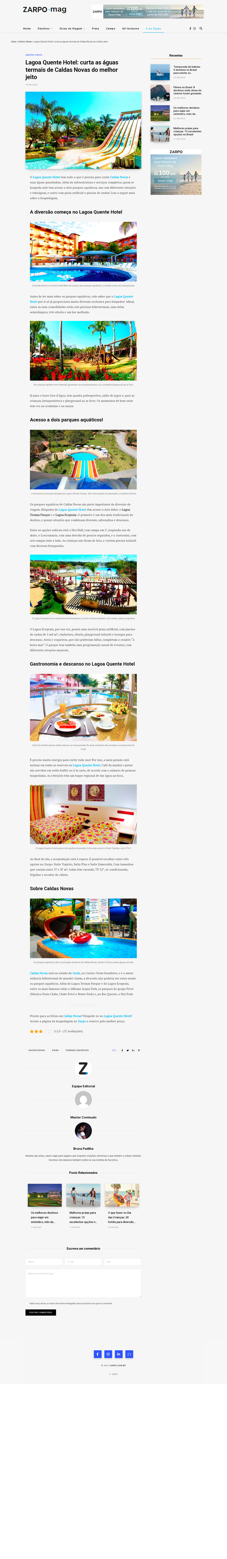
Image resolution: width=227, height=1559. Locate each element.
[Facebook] (98, 1354)
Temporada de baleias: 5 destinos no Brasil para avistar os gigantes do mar (187, 69)
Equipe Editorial (83, 1086)
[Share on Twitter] (14, 186)
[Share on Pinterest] (138, 1050)
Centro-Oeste (25, 41)
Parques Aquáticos (77, 1050)
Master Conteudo (83, 1117)
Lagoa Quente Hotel (46, 177)
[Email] (14, 203)
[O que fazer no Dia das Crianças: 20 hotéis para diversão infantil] (122, 1195)
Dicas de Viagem (71, 28)
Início (13, 41)
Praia (95, 28)
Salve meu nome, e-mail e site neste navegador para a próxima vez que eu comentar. (70, 1303)
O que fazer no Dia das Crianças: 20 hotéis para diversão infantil (121, 1217)
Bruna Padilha (83, 1149)
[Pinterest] (14, 194)
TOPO (114, 1374)
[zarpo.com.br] (129, 1354)
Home (27, 28)
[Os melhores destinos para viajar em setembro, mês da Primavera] (45, 1195)
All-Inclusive (130, 28)
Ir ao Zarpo (153, 28)
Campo (110, 28)
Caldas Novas (36, 1050)
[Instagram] (108, 1354)
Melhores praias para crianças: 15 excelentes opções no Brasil (83, 1217)
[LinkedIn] (119, 1354)
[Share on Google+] (133, 1050)
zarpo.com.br (117, 1365)
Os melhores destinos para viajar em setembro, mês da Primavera (44, 1217)
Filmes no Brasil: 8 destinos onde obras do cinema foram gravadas (187, 90)
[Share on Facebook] (14, 178)
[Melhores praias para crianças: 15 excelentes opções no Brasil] (83, 1195)
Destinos (44, 28)
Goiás (55, 1050)
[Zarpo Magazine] (44, 10)
